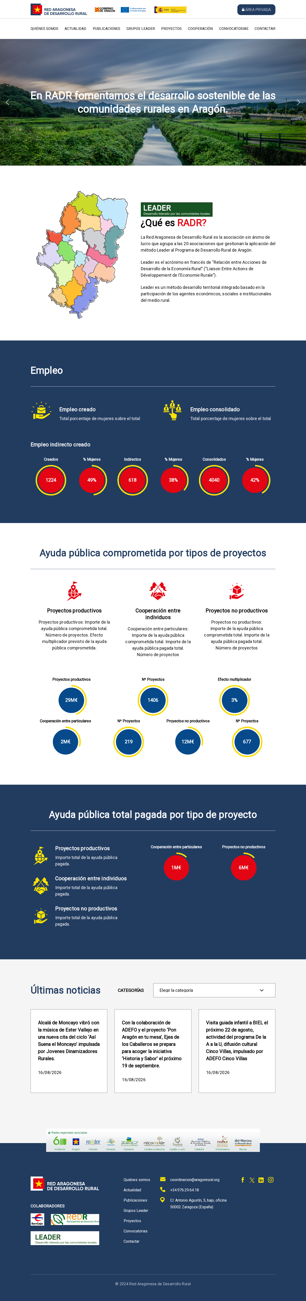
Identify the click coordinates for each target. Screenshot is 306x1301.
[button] (7, 102)
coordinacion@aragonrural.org (194, 1179)
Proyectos (171, 29)
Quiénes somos (44, 29)
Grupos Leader (140, 29)
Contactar (265, 29)
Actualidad (75, 29)
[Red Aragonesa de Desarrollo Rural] (59, 14)
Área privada (258, 9)
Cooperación (200, 29)
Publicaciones (106, 29)
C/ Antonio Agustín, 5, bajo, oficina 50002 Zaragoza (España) (198, 1203)
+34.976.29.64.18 (184, 1190)
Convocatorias (233, 29)
